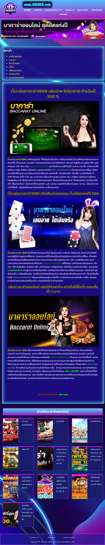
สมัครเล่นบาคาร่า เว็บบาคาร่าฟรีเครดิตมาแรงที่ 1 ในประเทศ (61, 456)
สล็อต (11, 67)
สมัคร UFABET (72, 371)
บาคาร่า (12, 60)
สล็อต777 (25, 449)
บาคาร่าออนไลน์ (15, 270)
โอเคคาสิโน (60, 421)
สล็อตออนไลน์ (15, 70)
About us (51, 537)
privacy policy (69, 537)
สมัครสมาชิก (97, 10)
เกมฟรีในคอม (96, 421)
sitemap (63, 14)
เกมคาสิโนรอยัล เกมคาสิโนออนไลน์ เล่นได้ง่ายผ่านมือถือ (27, 512)
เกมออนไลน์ (14, 73)
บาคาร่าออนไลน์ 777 (53, 10)
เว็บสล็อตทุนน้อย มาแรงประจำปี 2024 (96, 481)
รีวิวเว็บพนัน (14, 63)
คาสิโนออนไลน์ (15, 56)
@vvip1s (63, 394)
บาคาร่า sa (70, 10)
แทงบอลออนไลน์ (16, 77)
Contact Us (34, 537)
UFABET (27, 10)
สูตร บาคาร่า (83, 10)
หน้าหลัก (38, 10)
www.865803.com (37, 4)
